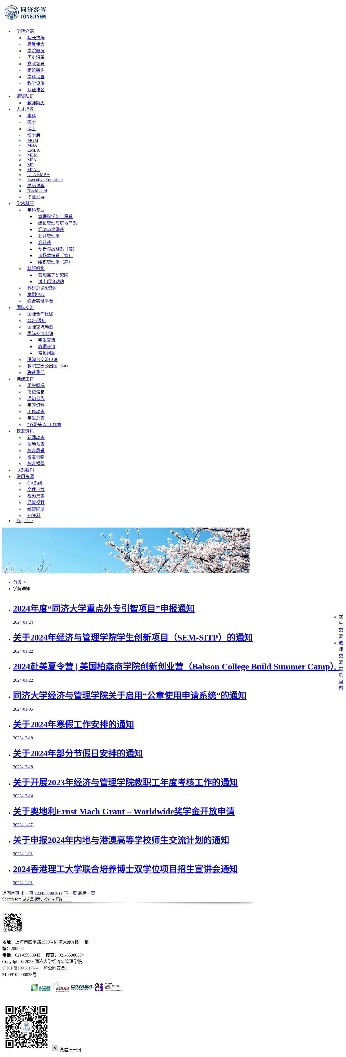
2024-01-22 (23, 651)
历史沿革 (36, 57)
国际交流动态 (40, 327)
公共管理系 (49, 236)
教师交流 (46, 346)
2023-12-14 (23, 795)
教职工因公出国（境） (49, 366)
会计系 (44, 242)
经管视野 (36, 502)
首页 (17, 582)
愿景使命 (36, 44)
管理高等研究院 (53, 275)
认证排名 (36, 89)
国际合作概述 (40, 314)
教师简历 (36, 102)
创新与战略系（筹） (57, 249)
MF (30, 164)
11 (60, 893)
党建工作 (25, 379)
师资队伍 (25, 96)
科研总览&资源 (41, 288)
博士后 (33, 135)
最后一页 (86, 893)
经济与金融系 (51, 229)
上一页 (28, 893)
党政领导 (36, 63)
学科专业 (36, 210)
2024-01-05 (23, 709)
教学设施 (36, 83)
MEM (32, 155)
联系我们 (36, 372)
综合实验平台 (40, 301)
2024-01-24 (23, 622)
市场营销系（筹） (55, 255)
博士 (31, 128)
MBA (32, 145)
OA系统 (34, 483)
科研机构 (36, 268)
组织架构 (36, 70)
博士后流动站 (51, 281)
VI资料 (34, 515)
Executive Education (45, 179)
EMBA (33, 150)
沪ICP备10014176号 (20, 968)
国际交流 (25, 307)
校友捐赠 (36, 463)
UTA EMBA (38, 174)
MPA (31, 160)
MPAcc (33, 169)
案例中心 (36, 294)
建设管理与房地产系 (57, 223)
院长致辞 (36, 37)
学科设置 (36, 76)
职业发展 (36, 197)
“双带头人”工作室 (44, 424)
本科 (31, 115)
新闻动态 (36, 437)
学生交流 (46, 340)
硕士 (31, 122)
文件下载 (36, 489)
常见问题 (46, 353)
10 (56, 893)
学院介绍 (25, 31)
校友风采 (36, 450)
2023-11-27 (23, 824)
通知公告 (36, 398)
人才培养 (25, 109)
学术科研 (25, 203)
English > (24, 520)
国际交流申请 (40, 333)
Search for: (11, 899)
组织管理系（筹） (55, 262)
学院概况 (36, 50)
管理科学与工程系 (55, 216)
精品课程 (36, 185)
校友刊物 (36, 457)
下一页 (70, 893)
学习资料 (36, 405)
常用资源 (25, 476)
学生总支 (36, 418)
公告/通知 (36, 320)
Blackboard (37, 190)
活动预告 (36, 444)
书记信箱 (36, 392)
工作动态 (36, 411)
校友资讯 (25, 431)
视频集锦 (36, 496)
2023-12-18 (23, 738)
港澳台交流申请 (42, 359)
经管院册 (36, 509)
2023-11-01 (23, 853)
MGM (32, 140)
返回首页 (11, 893)
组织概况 (36, 385)
